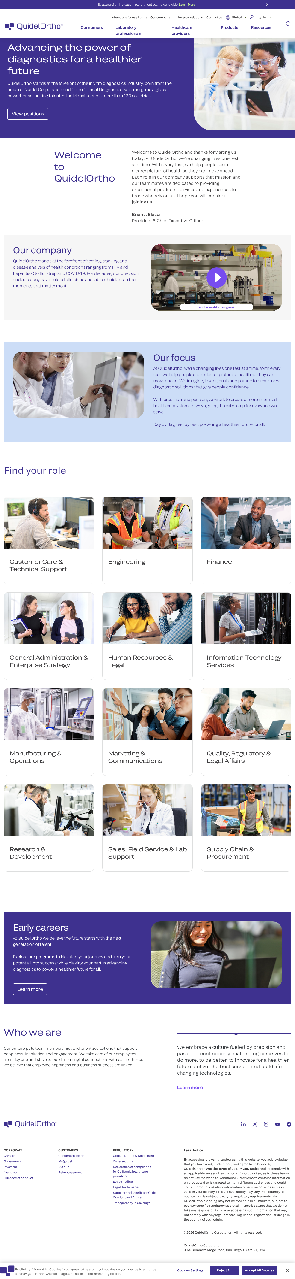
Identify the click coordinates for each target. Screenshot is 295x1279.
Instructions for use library (128, 17)
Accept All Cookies (259, 1270)
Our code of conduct (18, 1178)
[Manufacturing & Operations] (49, 714)
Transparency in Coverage (131, 1203)
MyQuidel (65, 1161)
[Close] (288, 1270)
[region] (147, 1271)
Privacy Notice (249, 1168)
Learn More (187, 4)
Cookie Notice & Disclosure (133, 1156)
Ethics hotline (123, 1181)
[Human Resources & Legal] (147, 618)
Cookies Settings (190, 1270)
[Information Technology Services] (246, 618)
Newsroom (11, 1172)
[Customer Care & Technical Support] (49, 523)
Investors (10, 1167)
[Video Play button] (216, 277)
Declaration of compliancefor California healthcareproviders (132, 1171)
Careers (9, 1156)
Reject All (224, 1270)
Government (13, 1161)
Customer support (71, 1156)
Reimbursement (70, 1172)
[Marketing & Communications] (147, 714)
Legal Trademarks (126, 1187)
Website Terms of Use (221, 1168)
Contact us (214, 17)
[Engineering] (147, 523)
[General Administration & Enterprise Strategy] (49, 618)
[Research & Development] (49, 810)
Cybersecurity (123, 1161)
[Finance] (246, 523)
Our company (160, 17)
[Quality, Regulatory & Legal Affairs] (246, 714)
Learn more (190, 1087)
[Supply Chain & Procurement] (246, 810)
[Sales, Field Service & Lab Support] (147, 810)
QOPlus (63, 1167)
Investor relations (190, 17)
